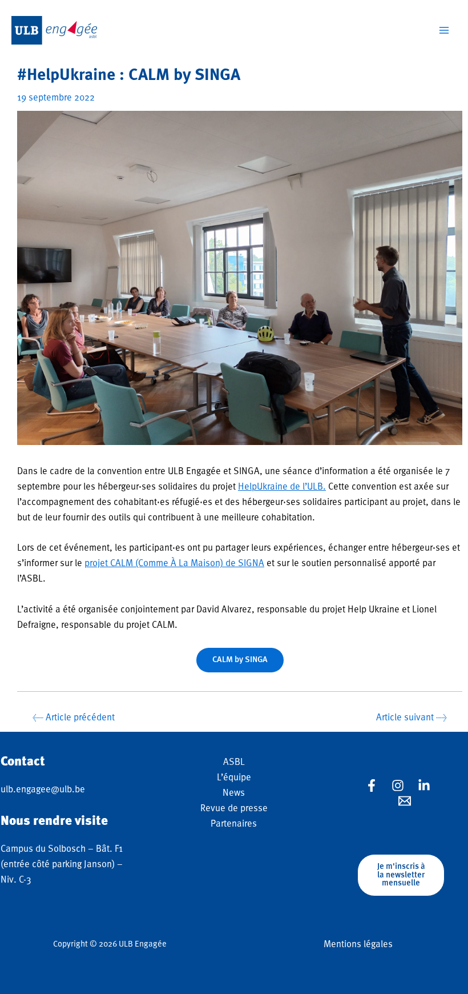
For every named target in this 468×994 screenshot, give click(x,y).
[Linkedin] (424, 785)
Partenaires (234, 824)
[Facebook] (371, 785)
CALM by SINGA (240, 660)
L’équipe (234, 778)
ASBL (234, 762)
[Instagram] (398, 785)
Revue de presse (234, 808)
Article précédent (74, 718)
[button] (401, 875)
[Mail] (404, 801)
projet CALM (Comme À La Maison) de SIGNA (174, 563)
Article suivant (411, 718)
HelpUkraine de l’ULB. (282, 487)
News (234, 793)
